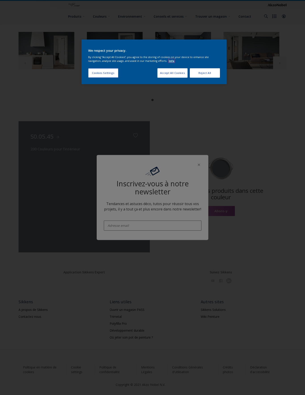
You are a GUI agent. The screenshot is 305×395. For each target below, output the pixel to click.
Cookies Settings (103, 73)
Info (171, 60)
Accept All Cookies (172, 73)
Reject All (204, 73)
